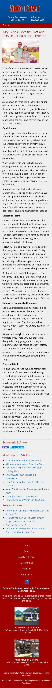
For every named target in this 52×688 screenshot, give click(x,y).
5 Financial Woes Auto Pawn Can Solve (25, 464)
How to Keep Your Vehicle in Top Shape (25, 499)
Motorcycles (26, 562)
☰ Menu (6, 25)
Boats (27, 551)
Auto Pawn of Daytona (30, 673)
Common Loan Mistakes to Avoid (22, 496)
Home (27, 545)
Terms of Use (18, 680)
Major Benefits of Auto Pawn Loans (23, 460)
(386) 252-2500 (17, 20)
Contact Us (26, 574)
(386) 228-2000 (37, 20)
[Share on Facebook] (5, 448)
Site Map (27, 680)
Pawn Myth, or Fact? (15, 524)
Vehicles (26, 568)
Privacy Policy (7, 680)
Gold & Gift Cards (26, 556)
